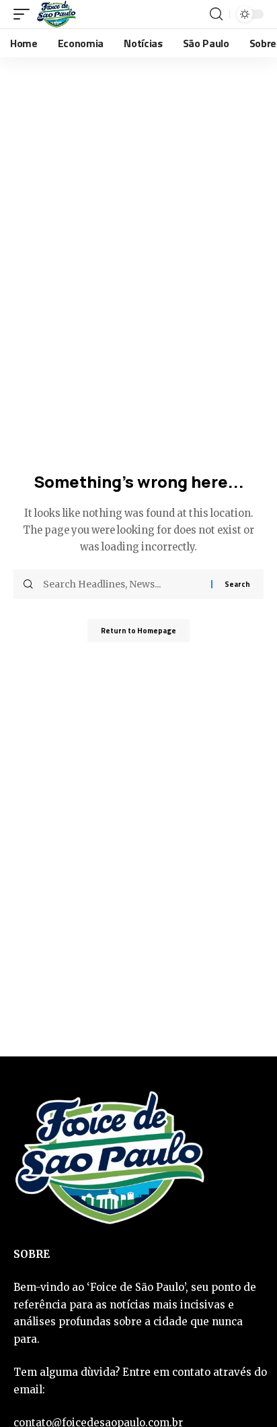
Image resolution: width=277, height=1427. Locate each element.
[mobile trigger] (24, 14)
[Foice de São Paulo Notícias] (56, 14)
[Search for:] (122, 584)
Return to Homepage (138, 630)
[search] (216, 14)
